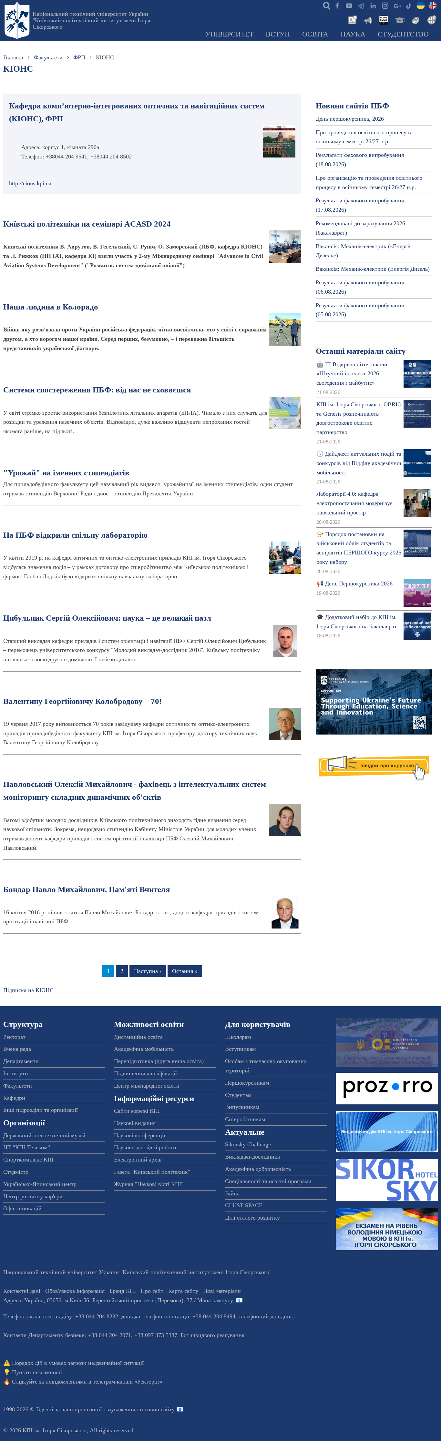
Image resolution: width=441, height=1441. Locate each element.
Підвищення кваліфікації (145, 1073)
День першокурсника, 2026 (350, 119)
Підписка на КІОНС (28, 990)
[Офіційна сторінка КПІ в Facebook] (337, 5)
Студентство (403, 34)
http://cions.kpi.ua (30, 183)
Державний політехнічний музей (44, 1135)
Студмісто (15, 1172)
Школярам (238, 1037)
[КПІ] (420, 5)
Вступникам (240, 1049)
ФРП (79, 57)
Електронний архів (138, 1159)
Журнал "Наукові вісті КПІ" (148, 1184)
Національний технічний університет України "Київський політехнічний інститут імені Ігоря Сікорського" (91, 20)
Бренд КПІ (122, 1291)
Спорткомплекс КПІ (28, 1159)
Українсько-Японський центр (40, 1184)
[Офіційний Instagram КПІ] (385, 5)
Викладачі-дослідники (253, 1156)
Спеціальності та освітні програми (268, 1181)
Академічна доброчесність (258, 1169)
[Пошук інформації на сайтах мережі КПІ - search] (325, 5)
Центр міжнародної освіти (146, 1085)
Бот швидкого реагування (212, 1335)
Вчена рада (17, 1049)
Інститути (15, 1073)
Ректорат (14, 1037)
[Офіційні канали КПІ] (361, 5)
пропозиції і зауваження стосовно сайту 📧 (129, 1409)
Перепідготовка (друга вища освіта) (159, 1061)
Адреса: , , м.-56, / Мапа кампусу (117, 1300)
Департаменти (21, 1061)
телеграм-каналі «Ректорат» (127, 1381)
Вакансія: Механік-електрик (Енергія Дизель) (373, 269)
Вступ (278, 34)
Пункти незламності (37, 1372)
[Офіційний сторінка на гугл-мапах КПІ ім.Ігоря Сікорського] (397, 5)
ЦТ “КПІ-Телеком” (26, 1147)
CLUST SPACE (243, 1205)
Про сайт (152, 1291)
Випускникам (242, 1107)
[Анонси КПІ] (367, 19)
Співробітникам (245, 1119)
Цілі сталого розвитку (252, 1217)
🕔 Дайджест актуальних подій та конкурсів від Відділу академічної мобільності (358, 463)
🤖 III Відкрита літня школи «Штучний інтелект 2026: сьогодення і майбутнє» (351, 373)
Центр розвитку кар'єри (33, 1196)
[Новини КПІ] (351, 19)
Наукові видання (135, 1123)
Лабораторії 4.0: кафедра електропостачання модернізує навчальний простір (354, 503)
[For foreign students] (430, 19)
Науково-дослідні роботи (145, 1147)
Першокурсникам (247, 1083)
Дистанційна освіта (138, 1037)
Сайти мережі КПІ (137, 1111)
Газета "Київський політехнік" (152, 1172)
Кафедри (14, 1098)
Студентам (238, 1095)
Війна (232, 1193)
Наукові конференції (139, 1135)
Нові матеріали (222, 1291)
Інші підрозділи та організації (40, 1110)
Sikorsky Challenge (248, 1144)
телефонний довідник (266, 1316)
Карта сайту (183, 1291)
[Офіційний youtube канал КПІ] (349, 5)
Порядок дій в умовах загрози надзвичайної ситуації (78, 1363)
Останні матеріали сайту (361, 351)
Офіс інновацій (22, 1208)
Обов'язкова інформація (75, 1291)
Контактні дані (21, 1291)
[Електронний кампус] (399, 19)
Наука (353, 34)
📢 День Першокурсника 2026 (354, 583)
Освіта (315, 34)
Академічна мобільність (144, 1049)
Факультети (48, 57)
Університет (229, 34)
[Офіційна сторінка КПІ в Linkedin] (373, 5)
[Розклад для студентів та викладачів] (383, 19)
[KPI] (432, 5)
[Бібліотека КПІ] (415, 19)
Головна (13, 57)
